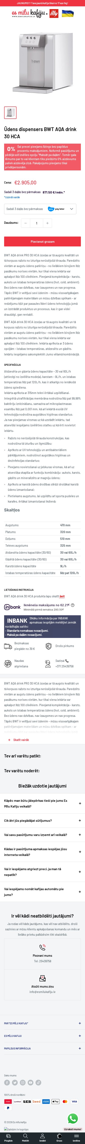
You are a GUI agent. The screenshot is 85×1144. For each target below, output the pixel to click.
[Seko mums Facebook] (7, 1082)
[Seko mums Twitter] (15, 1082)
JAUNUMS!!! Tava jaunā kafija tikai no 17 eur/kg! (42, 3)
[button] (40, 209)
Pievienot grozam (42, 241)
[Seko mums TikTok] (38, 1082)
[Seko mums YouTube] (30, 1082)
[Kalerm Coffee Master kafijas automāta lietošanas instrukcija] (59, 596)
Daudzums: (11, 222)
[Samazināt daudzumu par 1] (25, 223)
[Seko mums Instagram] (23, 1082)
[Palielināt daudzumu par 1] (47, 223)
